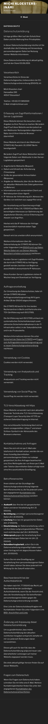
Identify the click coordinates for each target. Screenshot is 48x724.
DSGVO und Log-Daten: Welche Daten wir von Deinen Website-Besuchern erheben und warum (23, 250)
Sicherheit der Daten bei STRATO (18, 339)
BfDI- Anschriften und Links (16, 613)
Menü (25, 17)
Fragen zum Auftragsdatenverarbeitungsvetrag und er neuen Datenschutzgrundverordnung (23, 342)
